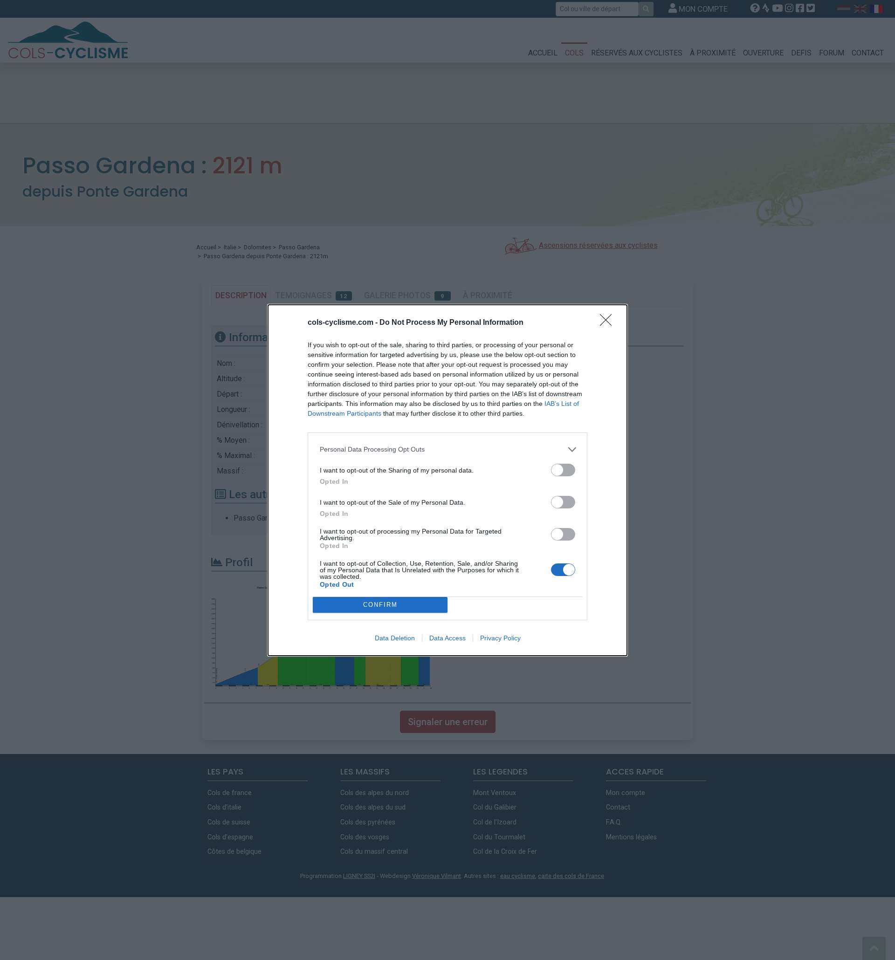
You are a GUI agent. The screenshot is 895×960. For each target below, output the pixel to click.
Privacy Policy (500, 638)
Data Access (447, 638)
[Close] (609, 323)
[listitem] (447, 449)
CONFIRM (380, 604)
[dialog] (447, 480)
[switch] (563, 470)
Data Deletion (395, 638)
